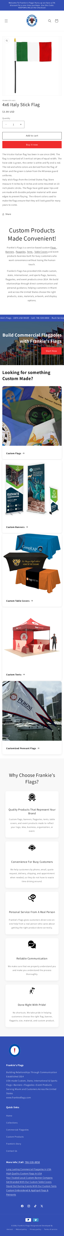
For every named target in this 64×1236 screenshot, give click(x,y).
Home (9, 1115)
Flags (53, 247)
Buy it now (32, 144)
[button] (6, 20)
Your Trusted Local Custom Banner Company (29, 1177)
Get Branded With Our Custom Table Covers (29, 1181)
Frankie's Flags (24, 1225)
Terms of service (50, 1229)
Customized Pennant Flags (21, 748)
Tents (30, 251)
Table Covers (41, 251)
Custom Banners (15, 527)
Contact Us (11, 1150)
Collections (12, 1122)
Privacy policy (35, 1229)
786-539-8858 (32, 1162)
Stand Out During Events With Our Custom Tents (31, 1186)
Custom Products (15, 1136)
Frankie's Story (13, 1143)
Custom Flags (13, 453)
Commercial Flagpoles (17, 1129)
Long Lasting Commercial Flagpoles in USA (28, 1169)
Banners (9, 251)
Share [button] (8, 214)
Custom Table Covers (18, 600)
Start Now (51, 350)
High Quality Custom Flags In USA (24, 1173)
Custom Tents (13, 674)
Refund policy (21, 1229)
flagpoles (20, 251)
